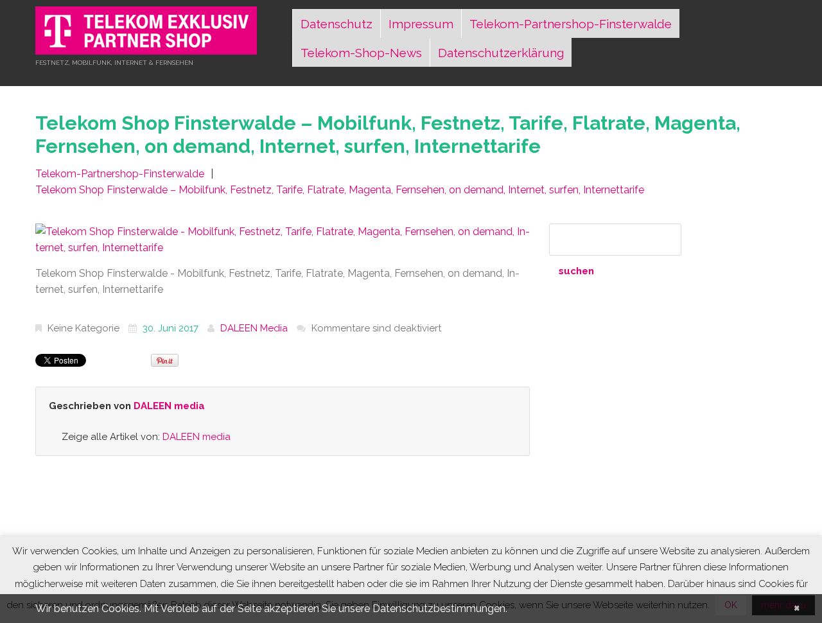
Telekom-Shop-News (361, 53)
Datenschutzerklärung (501, 53)
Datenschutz (336, 24)
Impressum (421, 24)
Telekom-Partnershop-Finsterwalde (570, 24)
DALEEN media (254, 328)
